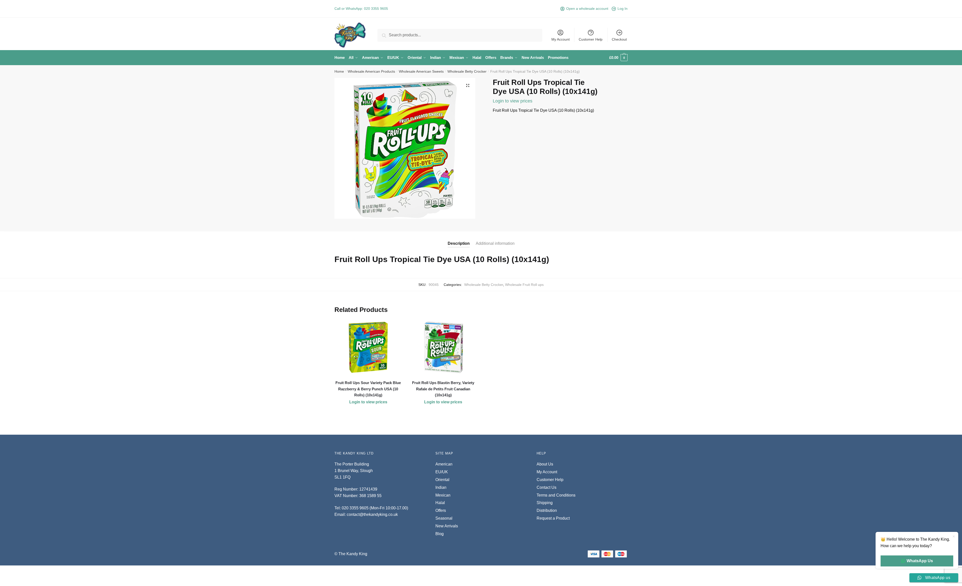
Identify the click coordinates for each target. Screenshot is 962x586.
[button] (468, 85)
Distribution (547, 510)
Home (339, 71)
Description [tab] (459, 243)
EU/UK (441, 472)
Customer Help (591, 39)
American (443, 464)
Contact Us (546, 487)
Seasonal (443, 518)
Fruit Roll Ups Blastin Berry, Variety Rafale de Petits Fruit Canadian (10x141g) (443, 389)
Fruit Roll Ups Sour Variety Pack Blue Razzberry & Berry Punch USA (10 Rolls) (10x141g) (368, 389)
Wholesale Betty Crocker (467, 71)
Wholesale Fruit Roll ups (524, 285)
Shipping (545, 503)
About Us (545, 464)
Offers (440, 510)
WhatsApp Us (920, 561)
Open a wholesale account (587, 9)
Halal (440, 503)
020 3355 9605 (376, 9)
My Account (560, 39)
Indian (440, 487)
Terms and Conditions (556, 495)
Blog (439, 534)
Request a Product (553, 518)
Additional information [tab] (495, 243)
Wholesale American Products (371, 71)
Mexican (442, 495)
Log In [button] (623, 9)
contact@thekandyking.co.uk (372, 514)
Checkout (619, 39)
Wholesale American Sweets (421, 71)
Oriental (442, 480)
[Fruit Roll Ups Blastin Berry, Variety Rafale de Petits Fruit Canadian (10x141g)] (443, 347)
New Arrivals (446, 526)
